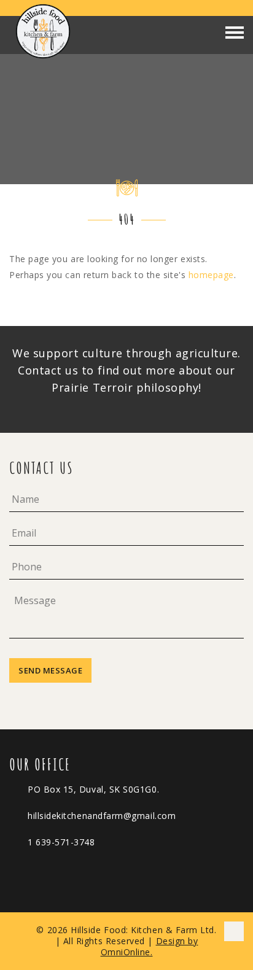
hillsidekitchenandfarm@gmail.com (102, 815)
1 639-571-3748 (61, 842)
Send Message (50, 670)
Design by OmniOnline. (149, 946)
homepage (211, 275)
